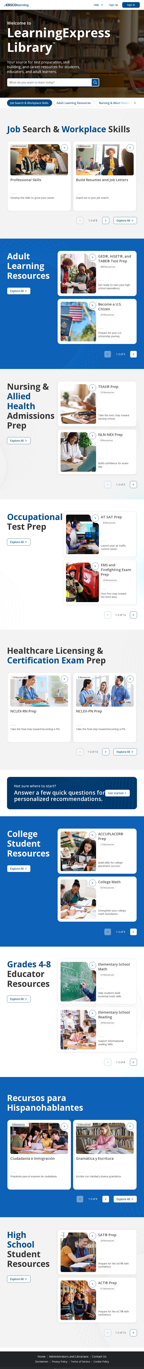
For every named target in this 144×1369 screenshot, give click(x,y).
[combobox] (53, 82)
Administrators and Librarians (69, 1356)
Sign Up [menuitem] (113, 5)
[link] (29, 102)
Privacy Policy (59, 1361)
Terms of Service (80, 1361)
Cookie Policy (101, 1361)
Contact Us (99, 1356)
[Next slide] (105, 220)
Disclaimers (41, 1361)
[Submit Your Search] (95, 82)
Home (41, 1356)
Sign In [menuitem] (131, 5)
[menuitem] (98, 5)
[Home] (16, 5)
